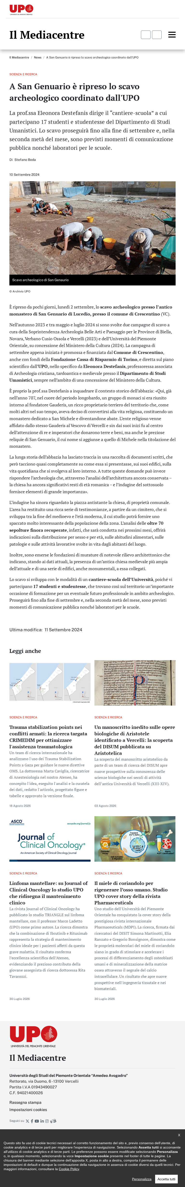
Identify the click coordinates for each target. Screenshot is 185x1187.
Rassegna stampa (25, 1102)
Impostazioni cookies (28, 1109)
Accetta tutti (166, 1179)
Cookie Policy (69, 1169)
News (37, 57)
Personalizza (142, 1179)
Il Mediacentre (19, 57)
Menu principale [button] (169, 35)
